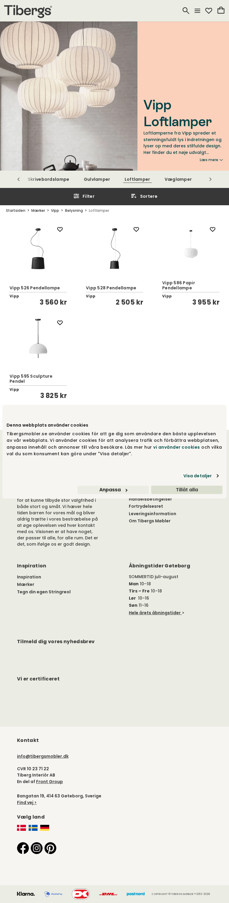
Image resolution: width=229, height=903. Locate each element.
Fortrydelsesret (146, 506)
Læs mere (209, 160)
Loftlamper (137, 179)
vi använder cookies (176, 447)
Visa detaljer (197, 476)
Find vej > (27, 802)
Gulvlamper (97, 179)
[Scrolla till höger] (210, 179)
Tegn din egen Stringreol (44, 592)
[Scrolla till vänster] (18, 179)
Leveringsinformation (152, 514)
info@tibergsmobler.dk (43, 756)
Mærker (25, 584)
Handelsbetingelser (150, 499)
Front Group (49, 782)
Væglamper (178, 179)
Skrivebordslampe (48, 179)
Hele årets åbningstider (155, 613)
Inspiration (29, 577)
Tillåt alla (187, 489)
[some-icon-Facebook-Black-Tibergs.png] (23, 848)
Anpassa (110, 489)
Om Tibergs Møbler (150, 521)
